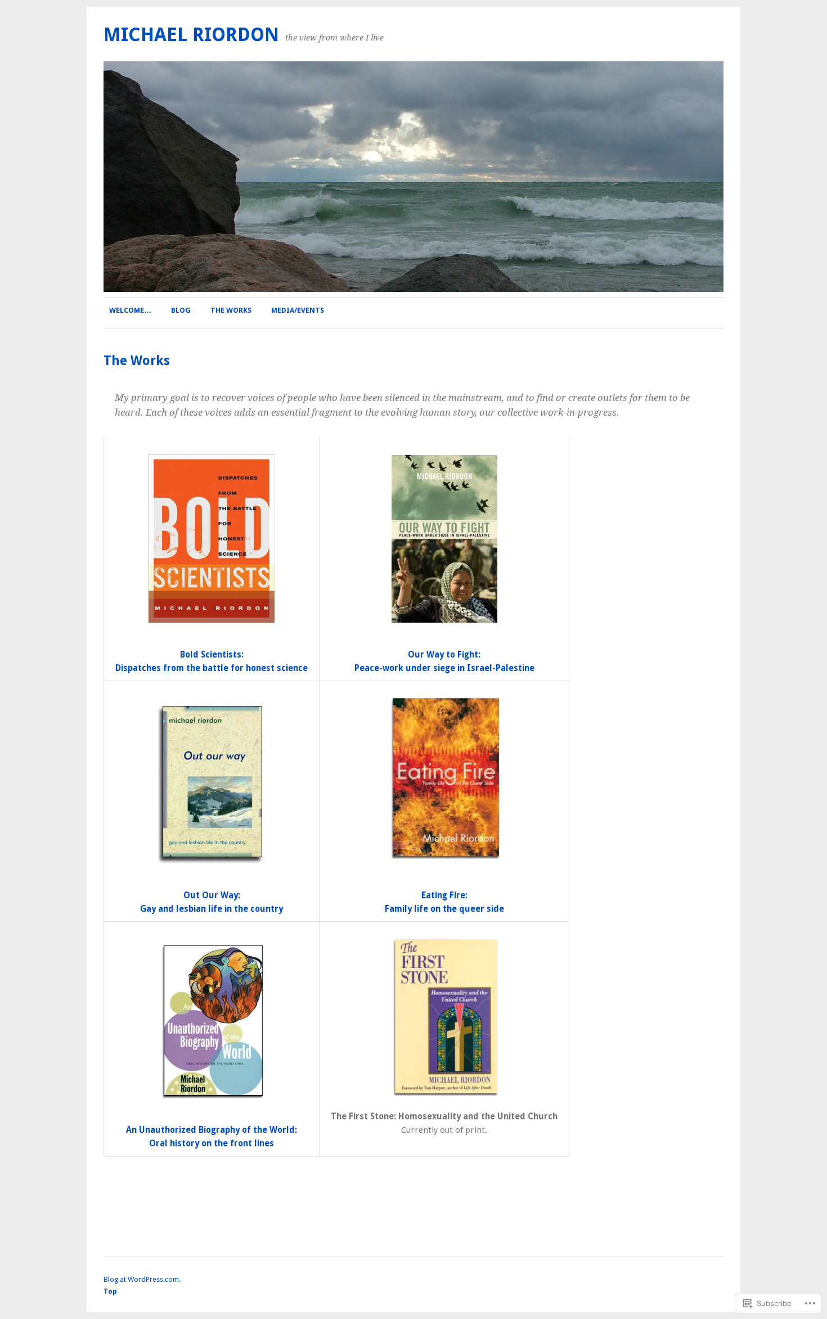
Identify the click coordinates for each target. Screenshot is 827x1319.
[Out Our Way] (211, 784)
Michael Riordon (191, 35)
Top (110, 1291)
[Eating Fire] (444, 780)
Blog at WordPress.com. (142, 1279)
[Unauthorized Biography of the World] (211, 1022)
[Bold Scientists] (211, 538)
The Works (230, 310)
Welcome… (130, 310)
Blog (181, 310)
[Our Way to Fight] (444, 539)
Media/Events (297, 310)
